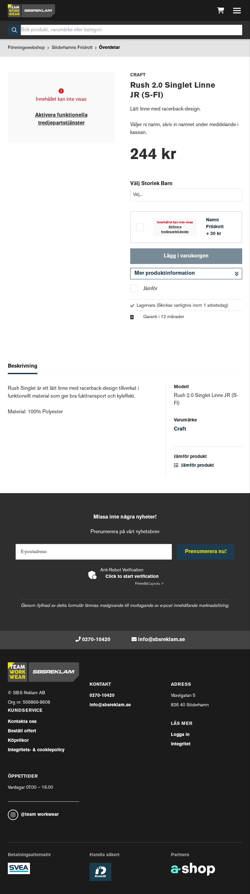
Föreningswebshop (26, 48)
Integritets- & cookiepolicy (36, 750)
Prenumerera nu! (206, 552)
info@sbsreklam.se (161, 640)
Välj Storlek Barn (151, 184)
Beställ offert (22, 731)
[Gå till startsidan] (31, 10)
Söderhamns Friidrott (72, 48)
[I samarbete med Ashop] (193, 869)
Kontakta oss (22, 722)
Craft (180, 429)
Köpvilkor (18, 741)
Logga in (180, 735)
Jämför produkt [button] (197, 465)
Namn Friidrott (215, 223)
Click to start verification (132, 577)
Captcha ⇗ (149, 583)
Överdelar (109, 48)
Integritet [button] (180, 744)
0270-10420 (96, 640)
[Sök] (14, 30)
